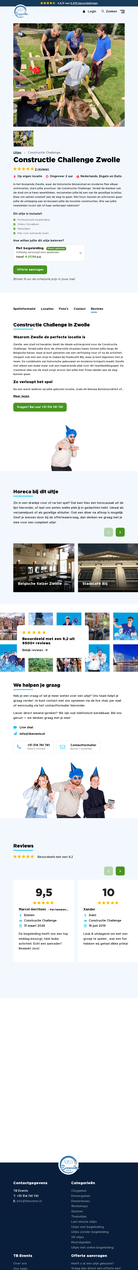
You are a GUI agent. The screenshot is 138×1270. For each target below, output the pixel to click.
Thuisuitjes (79, 1216)
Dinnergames (80, 1196)
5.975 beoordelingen (84, 3)
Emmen (29, 915)
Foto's (63, 309)
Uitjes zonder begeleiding (90, 1232)
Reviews (97, 309)
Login (92, 11)
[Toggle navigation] (122, 11)
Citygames (79, 1191)
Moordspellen (81, 1242)
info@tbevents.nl (32, 734)
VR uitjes (77, 1237)
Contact (80, 309)
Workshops (79, 1206)
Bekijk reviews (32, 650)
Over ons (20, 1263)
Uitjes (17, 152)
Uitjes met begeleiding (87, 1227)
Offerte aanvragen (30, 270)
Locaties (47, 309)
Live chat (26, 727)
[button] (120, 532)
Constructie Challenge (40, 920)
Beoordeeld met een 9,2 (55, 857)
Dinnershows (80, 1201)
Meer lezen (21, 396)
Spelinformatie (24, 309)
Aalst (92, 915)
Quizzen (77, 1211)
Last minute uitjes (84, 1222)
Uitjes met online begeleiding (92, 1247)
